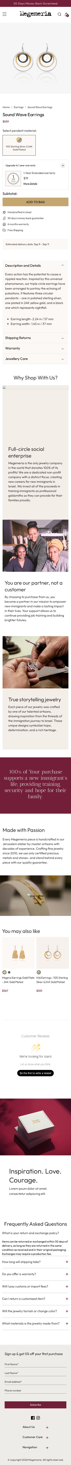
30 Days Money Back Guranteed (35, 3)
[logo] (35, 14)
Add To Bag (35, 202)
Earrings (18, 107)
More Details (30, 183)
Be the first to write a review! (35, 1073)
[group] (19, 145)
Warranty (12, 348)
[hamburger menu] (8, 14)
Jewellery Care (16, 358)
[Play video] (35, 895)
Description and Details (23, 265)
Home (6, 107)
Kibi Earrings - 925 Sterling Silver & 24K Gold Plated (52, 980)
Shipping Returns (18, 338)
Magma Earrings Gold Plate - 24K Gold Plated (18, 980)
